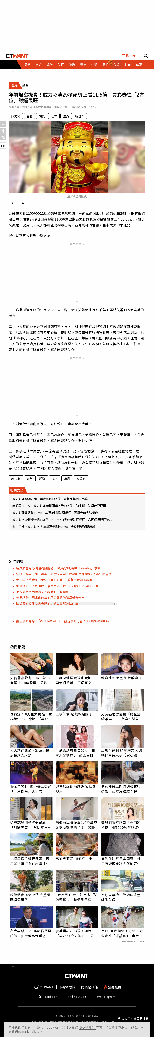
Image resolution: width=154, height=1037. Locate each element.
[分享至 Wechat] (3, 137)
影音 (128, 64)
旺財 (54, 116)
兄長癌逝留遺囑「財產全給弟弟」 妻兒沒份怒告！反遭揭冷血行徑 (122, 716)
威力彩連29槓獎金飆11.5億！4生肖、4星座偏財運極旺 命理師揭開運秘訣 (62, 519)
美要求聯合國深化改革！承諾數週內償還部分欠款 (50, 597)
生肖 (66, 116)
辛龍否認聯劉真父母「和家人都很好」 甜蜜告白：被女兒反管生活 (76, 752)
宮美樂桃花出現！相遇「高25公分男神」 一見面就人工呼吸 (76, 933)
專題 (139, 64)
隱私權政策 (87, 1027)
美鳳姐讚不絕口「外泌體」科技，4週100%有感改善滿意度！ (122, 825)
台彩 (29, 116)
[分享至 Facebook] (3, 131)
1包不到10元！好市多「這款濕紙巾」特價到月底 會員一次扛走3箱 (77, 897)
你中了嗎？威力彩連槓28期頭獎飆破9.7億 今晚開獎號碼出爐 (53, 526)
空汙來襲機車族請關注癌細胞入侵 (121, 897)
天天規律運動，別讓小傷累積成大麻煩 (30, 752)
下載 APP (129, 56)
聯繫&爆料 (67, 987)
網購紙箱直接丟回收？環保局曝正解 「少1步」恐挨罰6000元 (58, 586)
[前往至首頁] (17, 55)
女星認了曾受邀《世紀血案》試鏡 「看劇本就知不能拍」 (55, 580)
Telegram (108, 996)
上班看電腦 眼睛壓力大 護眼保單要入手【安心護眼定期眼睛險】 (122, 752)
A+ (13, 203)
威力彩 (15, 116)
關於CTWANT (43, 987)
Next (3, 145)
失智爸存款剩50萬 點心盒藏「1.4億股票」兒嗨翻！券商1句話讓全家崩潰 (31, 680)
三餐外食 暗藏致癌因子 (74, 713)
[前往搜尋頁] (146, 55)
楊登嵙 (79, 116)
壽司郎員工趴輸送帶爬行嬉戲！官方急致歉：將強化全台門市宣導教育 (121, 789)
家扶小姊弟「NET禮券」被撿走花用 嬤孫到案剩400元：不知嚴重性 (64, 574)
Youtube (80, 996)
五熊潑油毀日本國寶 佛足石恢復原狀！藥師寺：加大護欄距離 (121, 861)
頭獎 (42, 116)
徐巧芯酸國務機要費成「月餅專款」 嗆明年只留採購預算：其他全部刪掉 (30, 825)
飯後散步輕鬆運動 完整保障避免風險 (30, 897)
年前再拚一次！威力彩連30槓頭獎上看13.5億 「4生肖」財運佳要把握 (59, 505)
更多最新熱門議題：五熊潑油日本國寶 (42, 591)
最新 (27, 64)
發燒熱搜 (114, 987)
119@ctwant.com (100, 620)
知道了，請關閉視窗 (134, 1018)
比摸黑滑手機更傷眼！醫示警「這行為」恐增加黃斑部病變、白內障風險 (30, 861)
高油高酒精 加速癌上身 (74, 858)
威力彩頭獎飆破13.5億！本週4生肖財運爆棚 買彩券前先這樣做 (55, 512)
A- (23, 203)
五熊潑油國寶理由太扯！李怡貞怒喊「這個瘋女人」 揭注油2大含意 (77, 680)
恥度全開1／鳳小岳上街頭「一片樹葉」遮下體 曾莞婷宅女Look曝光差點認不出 (31, 789)
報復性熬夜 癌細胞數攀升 (121, 677)
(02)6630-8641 (50, 620)
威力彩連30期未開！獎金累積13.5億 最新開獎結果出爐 (50, 498)
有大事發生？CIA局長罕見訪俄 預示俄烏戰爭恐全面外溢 (30, 933)
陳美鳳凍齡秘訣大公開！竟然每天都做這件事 (47, 603)
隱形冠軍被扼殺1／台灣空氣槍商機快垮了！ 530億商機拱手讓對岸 (77, 825)
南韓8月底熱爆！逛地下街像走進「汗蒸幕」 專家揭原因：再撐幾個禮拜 (122, 933)
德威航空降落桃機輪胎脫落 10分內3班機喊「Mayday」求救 (58, 568)
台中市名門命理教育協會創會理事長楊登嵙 (42, 107)
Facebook (50, 996)
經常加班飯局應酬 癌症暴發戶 (76, 789)
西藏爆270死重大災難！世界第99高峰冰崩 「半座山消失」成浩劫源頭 (31, 716)
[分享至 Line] (3, 124)
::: (12, 70)
